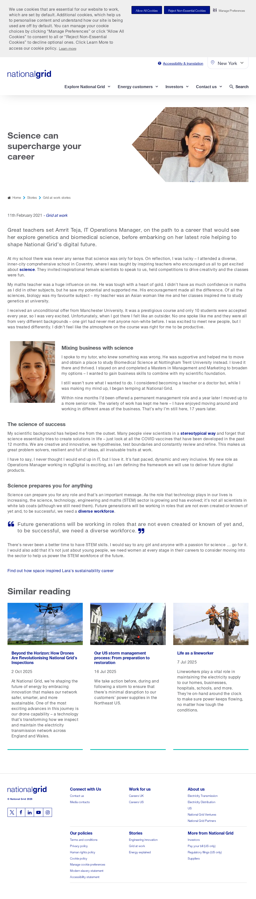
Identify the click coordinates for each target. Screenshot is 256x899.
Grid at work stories (56, 197)
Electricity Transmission (203, 795)
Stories (32, 197)
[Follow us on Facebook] (20, 812)
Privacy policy (79, 845)
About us (196, 788)
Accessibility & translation (183, 62)
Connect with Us (85, 788)
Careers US (136, 801)
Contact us (77, 795)
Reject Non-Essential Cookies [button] (187, 10)
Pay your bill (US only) (202, 845)
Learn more (67, 47)
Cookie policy (78, 858)
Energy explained (140, 852)
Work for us (140, 788)
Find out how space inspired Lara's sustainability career (61, 570)
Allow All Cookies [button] (147, 10)
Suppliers (194, 858)
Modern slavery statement (87, 870)
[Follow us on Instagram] (47, 812)
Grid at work (137, 845)
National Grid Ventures (202, 814)
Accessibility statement (85, 876)
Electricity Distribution (201, 801)
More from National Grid (211, 832)
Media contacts (80, 801)
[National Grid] (29, 74)
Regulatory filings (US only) (205, 852)
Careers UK (136, 795)
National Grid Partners (202, 820)
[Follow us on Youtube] (38, 812)
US (190, 808)
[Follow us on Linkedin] (29, 812)
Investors (194, 839)
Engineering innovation (143, 839)
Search (242, 86)
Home (16, 197)
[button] (229, 10)
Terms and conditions (84, 839)
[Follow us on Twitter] (12, 812)
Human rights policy (82, 852)
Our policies (81, 832)
